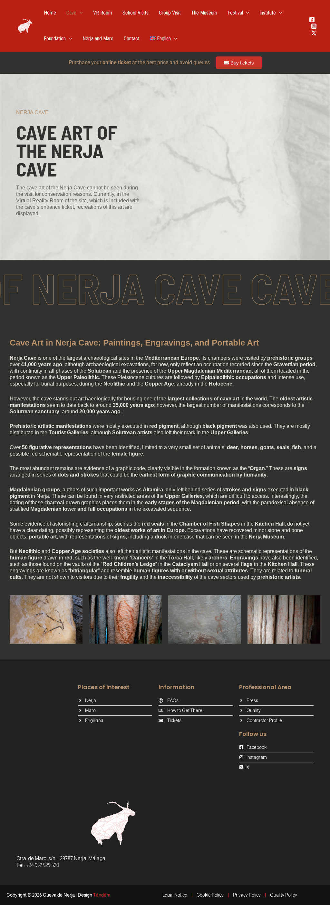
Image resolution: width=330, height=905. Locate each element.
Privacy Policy (247, 895)
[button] (79, 13)
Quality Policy (283, 895)
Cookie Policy (210, 895)
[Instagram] (314, 26)
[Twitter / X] (314, 33)
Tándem (101, 895)
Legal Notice (174, 895)
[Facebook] (312, 20)
